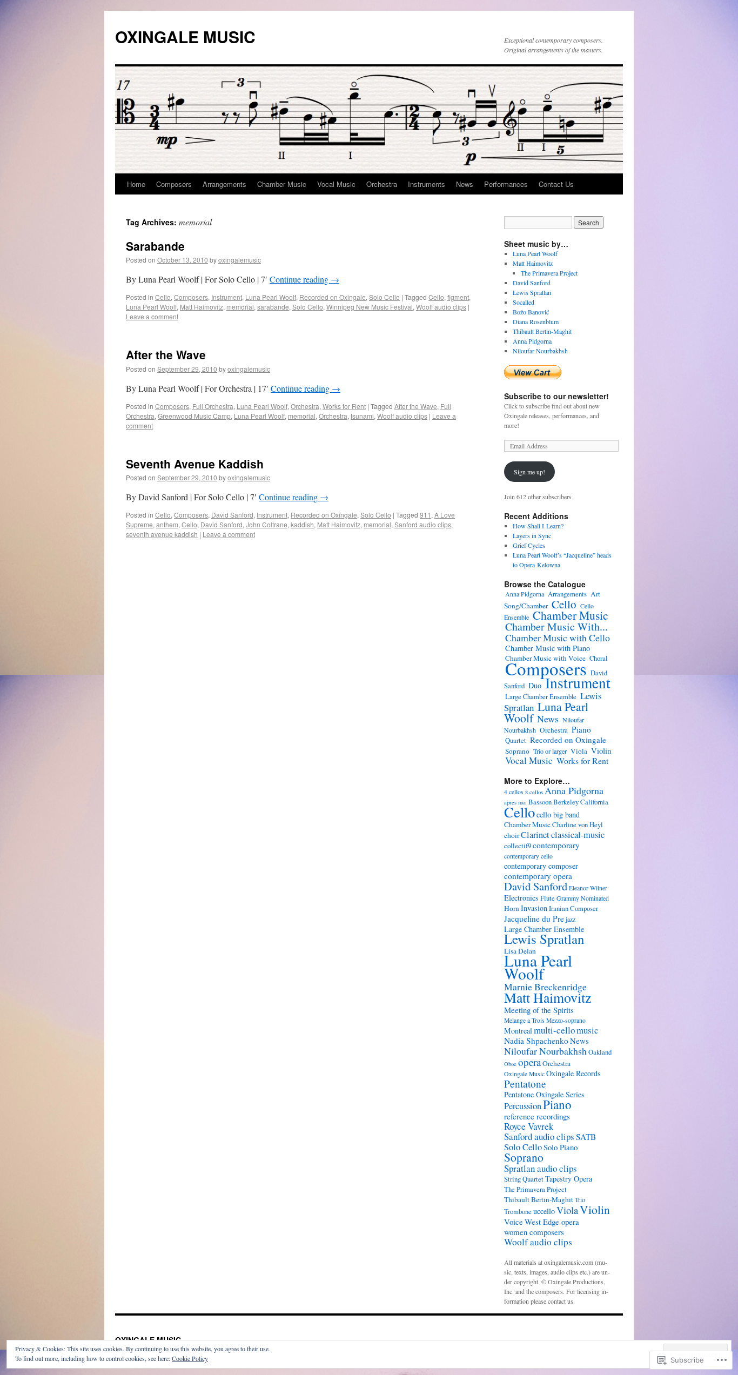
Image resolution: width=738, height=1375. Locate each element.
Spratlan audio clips (540, 1168)
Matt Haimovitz (201, 306)
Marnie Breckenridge (545, 986)
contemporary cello (528, 856)
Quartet (515, 740)
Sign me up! (529, 471)
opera (529, 1062)
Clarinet (535, 835)
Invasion (534, 908)
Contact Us (556, 184)
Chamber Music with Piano (547, 648)
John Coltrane (266, 524)
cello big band (558, 814)
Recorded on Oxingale (332, 296)
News (464, 184)
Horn (511, 908)
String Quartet (524, 1179)
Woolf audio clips (441, 306)
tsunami (362, 415)
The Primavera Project (549, 273)
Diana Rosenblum (536, 321)
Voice (513, 1221)
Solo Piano (561, 1147)
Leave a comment (152, 316)
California (594, 802)
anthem (167, 524)
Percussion (522, 1106)
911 (425, 514)
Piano (581, 729)
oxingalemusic (239, 259)
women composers (534, 1231)
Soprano (517, 751)
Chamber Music (281, 184)
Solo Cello (384, 296)
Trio (580, 1200)
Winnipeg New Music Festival (369, 306)
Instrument (226, 296)
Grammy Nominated (582, 898)
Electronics (521, 898)
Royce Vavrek (528, 1126)
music (587, 1030)
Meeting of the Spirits (539, 1009)
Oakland (600, 1052)
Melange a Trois (524, 1020)
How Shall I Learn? (538, 525)
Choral (598, 658)
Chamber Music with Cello (557, 637)
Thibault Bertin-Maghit (542, 331)
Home (136, 184)
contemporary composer (541, 866)
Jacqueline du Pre (534, 918)
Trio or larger (550, 751)
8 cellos (534, 792)
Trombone (518, 1211)
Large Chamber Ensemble (540, 696)
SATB (586, 1136)
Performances (506, 184)
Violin (601, 750)
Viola (579, 751)
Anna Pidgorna (532, 341)
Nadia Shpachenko (536, 1040)
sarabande (273, 306)
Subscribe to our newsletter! (556, 396)
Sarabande (155, 246)
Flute (547, 898)
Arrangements (224, 184)
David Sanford (232, 514)
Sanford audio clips (422, 524)
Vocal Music (336, 184)
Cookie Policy (190, 1358)
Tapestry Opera (568, 1178)
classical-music (578, 835)
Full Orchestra (212, 406)
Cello (163, 296)
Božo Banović (531, 311)
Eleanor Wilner (588, 888)
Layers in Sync (532, 535)
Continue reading (304, 279)
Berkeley (566, 802)
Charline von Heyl (577, 824)
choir (511, 835)
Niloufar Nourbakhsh (540, 350)
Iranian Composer (573, 908)
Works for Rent (344, 406)
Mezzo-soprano (566, 1020)
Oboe (510, 1064)
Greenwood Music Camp (194, 415)
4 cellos (514, 792)
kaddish (302, 524)
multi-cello (554, 1030)
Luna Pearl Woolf (270, 296)
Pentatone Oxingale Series (544, 1094)
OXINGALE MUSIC (185, 36)
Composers (174, 184)
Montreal (518, 1030)
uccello (544, 1211)
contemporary (556, 845)
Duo (534, 685)
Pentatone (525, 1083)
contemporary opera (538, 875)
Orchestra (381, 184)
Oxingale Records (573, 1073)
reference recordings (537, 1116)
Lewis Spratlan (532, 292)
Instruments (426, 184)
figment (458, 296)
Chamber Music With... (556, 626)
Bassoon (540, 802)
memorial (240, 306)
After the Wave (166, 354)
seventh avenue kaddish (162, 534)
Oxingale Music (524, 1074)
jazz (570, 919)
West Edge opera (552, 1221)
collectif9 (517, 845)
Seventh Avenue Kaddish (195, 463)
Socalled (523, 302)
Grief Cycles (529, 545)
